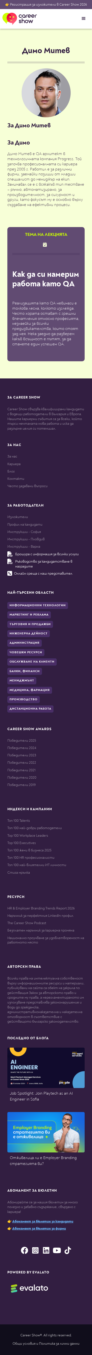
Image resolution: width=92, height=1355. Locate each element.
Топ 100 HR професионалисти (30, 858)
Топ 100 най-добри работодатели (34, 828)
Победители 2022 (21, 763)
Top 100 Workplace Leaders (27, 836)
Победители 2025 (21, 740)
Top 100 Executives (21, 843)
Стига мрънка (18, 873)
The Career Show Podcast (26, 923)
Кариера (14, 464)
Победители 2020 (21, 777)
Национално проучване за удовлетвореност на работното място (45, 940)
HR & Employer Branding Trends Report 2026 (41, 908)
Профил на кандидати (24, 524)
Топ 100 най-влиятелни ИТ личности (36, 865)
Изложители (17, 517)
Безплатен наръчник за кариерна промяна (40, 930)
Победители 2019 (21, 785)
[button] (84, 18)
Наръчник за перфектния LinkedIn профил (40, 916)
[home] (18, 19)
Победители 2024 (21, 748)
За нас (12, 456)
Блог (11, 471)
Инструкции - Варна (23, 546)
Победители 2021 (21, 770)
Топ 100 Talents (18, 821)
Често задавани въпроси (27, 486)
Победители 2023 (21, 755)
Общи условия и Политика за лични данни (46, 1344)
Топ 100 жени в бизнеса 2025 (29, 850)
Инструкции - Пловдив (26, 539)
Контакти (15, 479)
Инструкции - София (24, 532)
